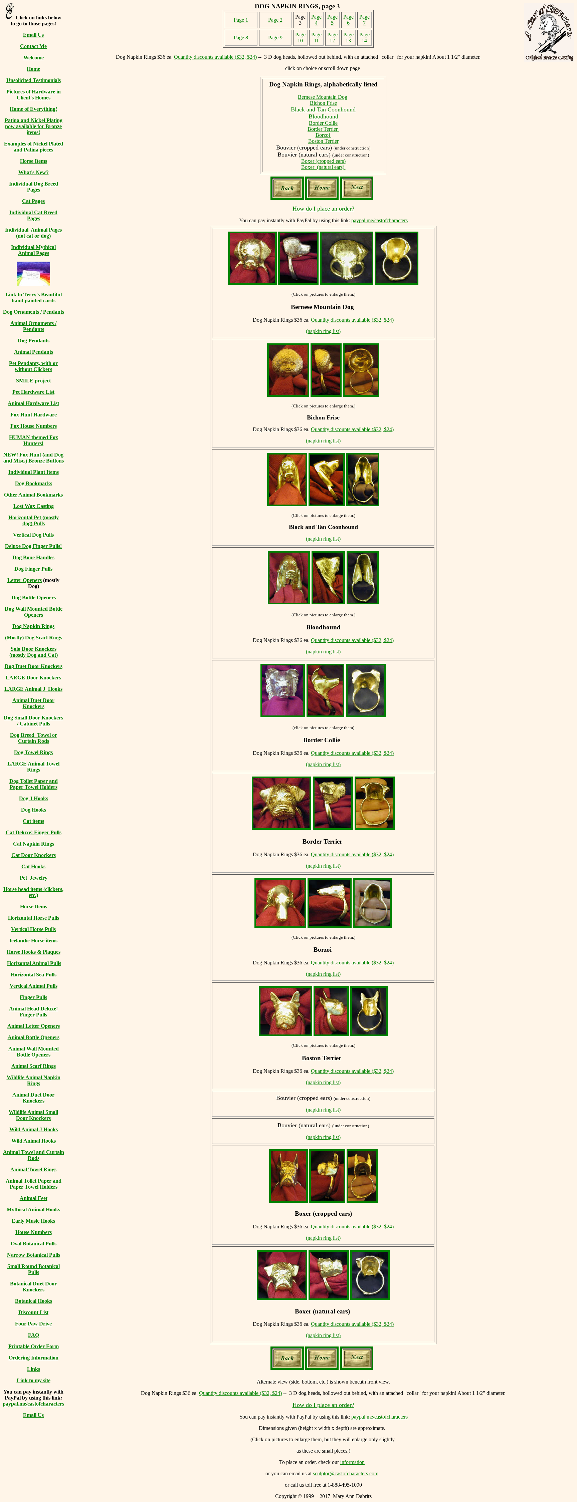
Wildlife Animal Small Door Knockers (33, 1115)
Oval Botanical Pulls (33, 1243)
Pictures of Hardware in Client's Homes (33, 94)
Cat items (33, 821)
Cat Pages (33, 201)
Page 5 (332, 20)
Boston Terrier (323, 141)
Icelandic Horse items (33, 940)
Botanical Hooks (33, 1301)
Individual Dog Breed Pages (33, 187)
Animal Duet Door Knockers (33, 703)
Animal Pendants (33, 352)
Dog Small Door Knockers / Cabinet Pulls (33, 720)
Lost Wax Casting (33, 506)
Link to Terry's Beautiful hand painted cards (33, 297)
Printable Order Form (33, 1346)
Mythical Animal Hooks (33, 1209)
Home (33, 69)
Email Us (33, 35)
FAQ (33, 1335)
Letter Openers (24, 580)
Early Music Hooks (33, 1221)
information (352, 1462)
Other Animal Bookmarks (33, 495)
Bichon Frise (323, 103)
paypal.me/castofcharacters (33, 1404)
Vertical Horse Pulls (33, 929)
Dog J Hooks (33, 798)
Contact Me (33, 46)
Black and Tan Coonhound (323, 109)
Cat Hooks (33, 866)
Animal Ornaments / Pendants (33, 326)
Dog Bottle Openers (33, 597)
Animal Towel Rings (33, 1169)
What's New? (33, 172)
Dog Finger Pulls (33, 569)
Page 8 (241, 37)
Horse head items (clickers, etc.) (33, 892)
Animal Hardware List (33, 403)
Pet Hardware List (33, 392)
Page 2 (275, 20)
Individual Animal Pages (33, 230)
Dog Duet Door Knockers (33, 666)
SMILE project (33, 380)
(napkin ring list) (323, 331)
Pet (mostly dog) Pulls (40, 520)
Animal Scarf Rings (33, 1066)
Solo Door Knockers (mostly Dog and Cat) (33, 652)
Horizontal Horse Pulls (33, 918)
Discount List (33, 1312)
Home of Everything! (33, 109)
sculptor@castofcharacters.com (345, 1473)
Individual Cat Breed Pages (33, 215)
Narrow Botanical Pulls (33, 1255)
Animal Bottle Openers (33, 1037)
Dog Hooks (33, 810)
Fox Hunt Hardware (33, 414)
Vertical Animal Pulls (33, 986)
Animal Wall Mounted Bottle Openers (33, 1052)
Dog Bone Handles (33, 557)
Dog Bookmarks (33, 483)
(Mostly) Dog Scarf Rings (33, 637)
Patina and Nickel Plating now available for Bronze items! (33, 126)
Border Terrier (323, 129)
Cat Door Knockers (33, 855)
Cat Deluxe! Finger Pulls (33, 832)
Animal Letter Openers (33, 1026)
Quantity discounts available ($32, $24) (215, 57)
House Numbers (33, 1232)
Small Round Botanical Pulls (33, 1269)
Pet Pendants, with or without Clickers (33, 366)
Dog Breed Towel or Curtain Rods (33, 738)
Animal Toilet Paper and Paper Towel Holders (33, 1184)
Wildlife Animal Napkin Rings (33, 1080)
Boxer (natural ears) (323, 167)
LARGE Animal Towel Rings (33, 767)
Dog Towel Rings (33, 752)
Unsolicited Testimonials (33, 80)
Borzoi (323, 135)
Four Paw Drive (33, 1323)
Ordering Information (33, 1358)
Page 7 (364, 20)
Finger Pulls (33, 997)
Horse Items (33, 161)
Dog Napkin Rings (33, 626)
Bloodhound (323, 116)
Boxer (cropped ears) (323, 161)
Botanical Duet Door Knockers (33, 1286)
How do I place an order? (323, 208)
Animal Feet (33, 1198)
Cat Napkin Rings (33, 844)
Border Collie (323, 123)
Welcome (33, 57)
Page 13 (348, 37)
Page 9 (275, 37)
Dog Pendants (33, 340)
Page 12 (332, 37)
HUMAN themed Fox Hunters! (33, 440)
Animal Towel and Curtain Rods (33, 1155)
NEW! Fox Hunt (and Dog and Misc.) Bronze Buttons (33, 458)
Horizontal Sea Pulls (33, 974)
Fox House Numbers (33, 426)
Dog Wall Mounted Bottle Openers (33, 612)
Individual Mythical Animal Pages (33, 250)
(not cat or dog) (33, 236)
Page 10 (300, 37)
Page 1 (241, 20)
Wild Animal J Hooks (33, 1129)
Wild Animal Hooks (33, 1141)
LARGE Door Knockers (33, 677)
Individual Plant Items (33, 472)
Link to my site (33, 1380)
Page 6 (348, 20)
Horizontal (21, 517)
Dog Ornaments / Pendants (33, 312)
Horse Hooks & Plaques (33, 952)
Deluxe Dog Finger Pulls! (33, 546)
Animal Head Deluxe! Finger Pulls (33, 1011)
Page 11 (316, 37)
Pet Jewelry (33, 878)
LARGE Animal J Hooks (33, 689)
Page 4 (316, 20)
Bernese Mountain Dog (322, 97)
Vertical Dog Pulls (33, 535)
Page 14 (364, 37)
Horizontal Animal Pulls (34, 963)
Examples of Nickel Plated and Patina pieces (33, 147)
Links (33, 1369)
